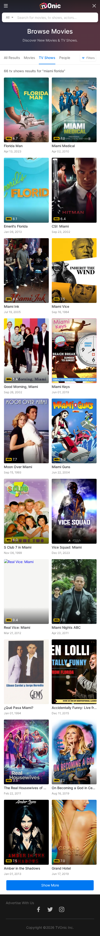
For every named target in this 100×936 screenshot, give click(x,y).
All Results (12, 58)
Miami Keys (61, 387)
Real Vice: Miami (17, 627)
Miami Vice (60, 306)
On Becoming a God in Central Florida (74, 788)
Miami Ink (11, 306)
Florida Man (13, 146)
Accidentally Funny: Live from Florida (74, 708)
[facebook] (38, 912)
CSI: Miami (60, 226)
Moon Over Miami (18, 467)
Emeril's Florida (16, 226)
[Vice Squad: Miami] (74, 511)
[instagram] (62, 912)
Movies (29, 58)
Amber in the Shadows (22, 868)
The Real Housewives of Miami (26, 788)
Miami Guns (61, 467)
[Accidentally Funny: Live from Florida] (74, 671)
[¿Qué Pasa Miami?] (26, 671)
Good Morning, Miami (21, 387)
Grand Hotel (61, 868)
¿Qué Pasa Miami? (18, 708)
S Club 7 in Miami (17, 547)
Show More (50, 885)
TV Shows (47, 58)
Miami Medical (63, 146)
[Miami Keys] (74, 350)
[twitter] (50, 912)
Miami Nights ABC (66, 627)
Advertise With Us (20, 903)
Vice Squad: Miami (67, 547)
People (64, 58)
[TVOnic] (50, 6)
